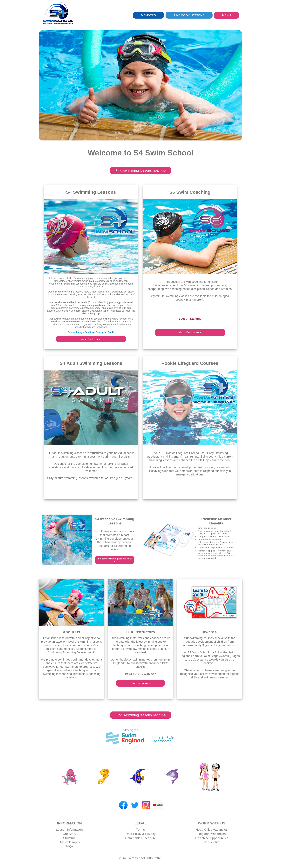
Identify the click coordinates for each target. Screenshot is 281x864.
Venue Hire (212, 842)
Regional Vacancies (212, 834)
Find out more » (140, 683)
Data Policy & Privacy (141, 834)
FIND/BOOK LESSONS (189, 15)
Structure (69, 838)
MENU (226, 15)
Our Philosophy (69, 842)
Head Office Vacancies (212, 829)
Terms (140, 829)
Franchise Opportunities (211, 838)
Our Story (69, 834)
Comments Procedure (140, 838)
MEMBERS (148, 15)
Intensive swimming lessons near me (115, 559)
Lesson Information (69, 829)
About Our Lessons (91, 339)
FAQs (69, 846)
